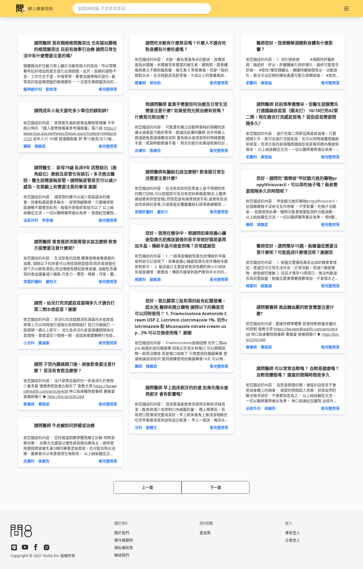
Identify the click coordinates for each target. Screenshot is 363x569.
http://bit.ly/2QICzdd (66, 396)
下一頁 (215, 487)
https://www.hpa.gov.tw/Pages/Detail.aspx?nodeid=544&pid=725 (70, 133)
